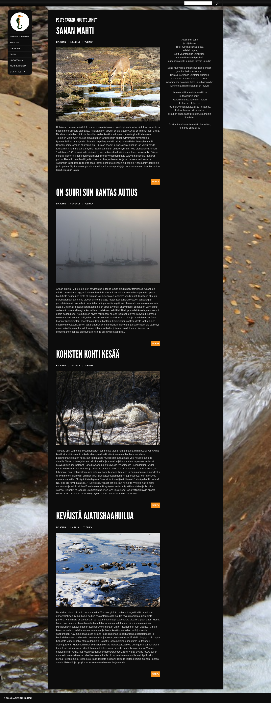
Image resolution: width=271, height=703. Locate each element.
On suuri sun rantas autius (96, 193)
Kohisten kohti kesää (87, 355)
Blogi (13, 54)
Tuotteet (15, 42)
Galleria (15, 48)
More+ (155, 182)
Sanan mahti (75, 32)
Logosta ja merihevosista (18, 63)
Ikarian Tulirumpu (20, 36)
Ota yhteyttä (17, 72)
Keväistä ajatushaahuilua (95, 517)
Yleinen (89, 42)
